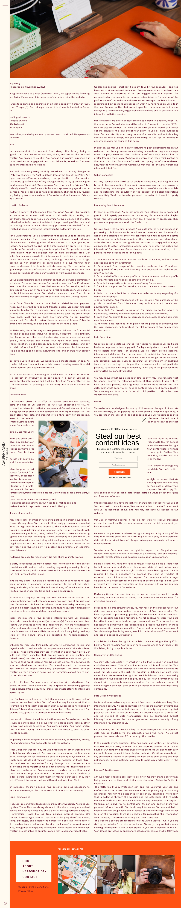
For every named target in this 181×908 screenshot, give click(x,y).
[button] (118, 450)
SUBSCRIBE (119, 472)
